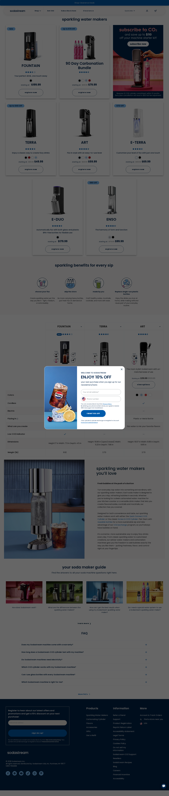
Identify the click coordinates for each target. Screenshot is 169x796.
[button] (121, 369)
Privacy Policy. (107, 404)
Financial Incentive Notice (89, 422)
